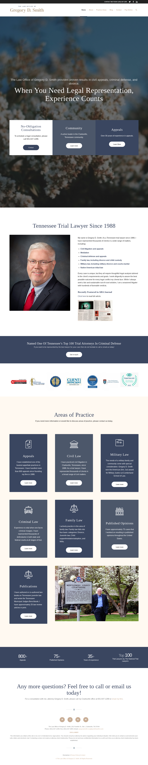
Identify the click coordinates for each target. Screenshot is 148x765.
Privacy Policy (75, 755)
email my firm (117, 699)
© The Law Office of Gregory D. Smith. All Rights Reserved (74, 758)
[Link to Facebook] (133, 1)
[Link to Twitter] (129, 1)
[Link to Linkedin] (137, 1)
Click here (82, 296)
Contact (82, 755)
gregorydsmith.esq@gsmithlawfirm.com (91, 729)
